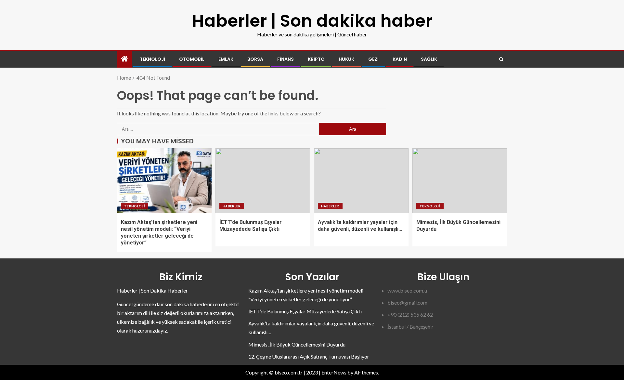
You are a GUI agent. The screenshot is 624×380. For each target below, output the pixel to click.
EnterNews (333, 372)
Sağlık (429, 59)
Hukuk (346, 59)
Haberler (232, 206)
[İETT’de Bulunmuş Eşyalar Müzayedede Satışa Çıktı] (262, 180)
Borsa (255, 59)
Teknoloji (152, 59)
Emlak (225, 59)
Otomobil (191, 59)
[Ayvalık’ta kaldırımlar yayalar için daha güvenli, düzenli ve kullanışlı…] (361, 180)
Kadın (400, 59)
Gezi (373, 59)
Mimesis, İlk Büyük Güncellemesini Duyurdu (296, 344)
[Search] (501, 59)
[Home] (124, 59)
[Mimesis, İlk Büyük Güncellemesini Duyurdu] (459, 180)
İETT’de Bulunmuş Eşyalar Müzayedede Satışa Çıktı (305, 311)
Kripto (316, 59)
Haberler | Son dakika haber (312, 21)
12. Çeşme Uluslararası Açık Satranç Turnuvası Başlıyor (308, 356)
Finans (285, 59)
